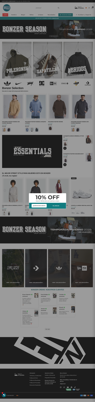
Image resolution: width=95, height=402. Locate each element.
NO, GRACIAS (56, 205)
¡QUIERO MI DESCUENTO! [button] (39, 205)
